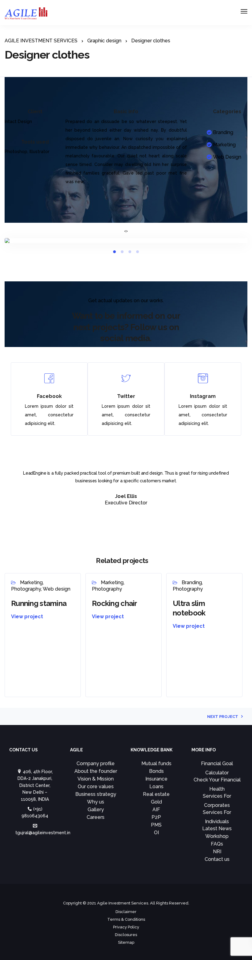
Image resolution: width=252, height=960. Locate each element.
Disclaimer (126, 911)
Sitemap (126, 942)
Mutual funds (156, 763)
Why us (95, 802)
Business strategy (95, 794)
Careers (95, 817)
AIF (156, 809)
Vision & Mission (95, 779)
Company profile (96, 763)
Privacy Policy (126, 927)
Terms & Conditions (126, 919)
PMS (156, 825)
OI (156, 832)
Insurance (156, 779)
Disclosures (126, 934)
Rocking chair (114, 603)
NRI (217, 851)
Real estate (156, 794)
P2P (156, 817)
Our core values (96, 786)
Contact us (217, 859)
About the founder (95, 771)
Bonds (156, 771)
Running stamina (38, 603)
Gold (156, 802)
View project (27, 616)
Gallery (96, 809)
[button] (114, 251)
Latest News (217, 828)
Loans (156, 786)
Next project (222, 716)
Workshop (217, 836)
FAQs (217, 844)
